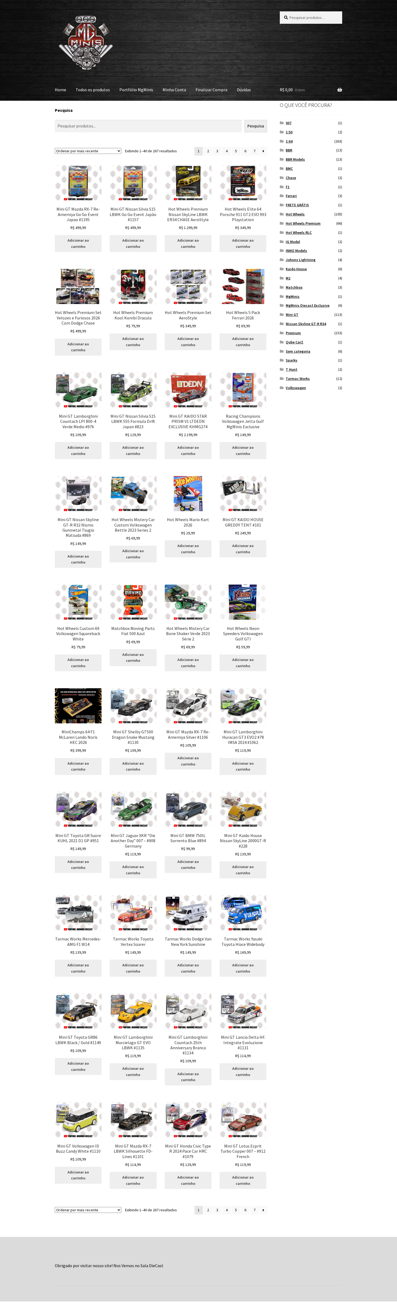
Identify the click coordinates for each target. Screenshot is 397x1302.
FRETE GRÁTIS (297, 205)
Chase (291, 177)
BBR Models (295, 159)
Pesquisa (64, 110)
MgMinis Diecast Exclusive (307, 305)
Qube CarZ (294, 342)
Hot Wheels (295, 214)
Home (60, 89)
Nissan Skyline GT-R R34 (306, 323)
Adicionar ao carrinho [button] (78, 243)
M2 (288, 278)
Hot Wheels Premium (303, 223)
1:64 (289, 141)
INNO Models (296, 250)
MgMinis (293, 296)
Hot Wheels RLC (299, 232)
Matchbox (294, 287)
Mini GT (292, 314)
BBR (289, 150)
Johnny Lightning (300, 259)
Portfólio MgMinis (136, 89)
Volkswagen (296, 387)
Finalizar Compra (211, 89)
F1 (288, 186)
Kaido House (296, 269)
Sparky (291, 360)
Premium (293, 332)
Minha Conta (174, 89)
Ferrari (291, 195)
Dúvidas (244, 89)
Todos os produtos (93, 89)
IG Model (293, 241)
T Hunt (291, 369)
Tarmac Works (298, 378)
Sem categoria (298, 351)
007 (288, 122)
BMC (289, 168)
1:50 (289, 132)
